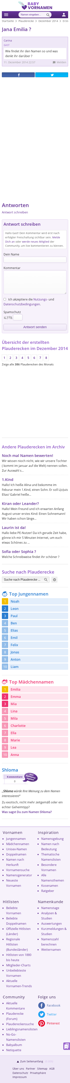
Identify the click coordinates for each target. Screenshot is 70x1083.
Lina (14, 711)
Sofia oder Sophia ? (19, 551)
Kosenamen (49, 886)
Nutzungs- (40, 299)
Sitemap (42, 1068)
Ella (13, 733)
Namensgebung (52, 839)
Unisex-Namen (16, 849)
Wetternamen (51, 950)
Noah (15, 601)
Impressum (20, 1077)
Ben (14, 623)
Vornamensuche (17, 870)
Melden (61, 62)
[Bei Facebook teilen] (18, 75)
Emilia (15, 689)
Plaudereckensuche (20, 1024)
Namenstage (50, 908)
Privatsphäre (38, 1073)
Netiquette (13, 1050)
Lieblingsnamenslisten (22, 1029)
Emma (16, 696)
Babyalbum (14, 1045)
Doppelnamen (16, 854)
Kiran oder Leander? (20, 503)
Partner (30, 1068)
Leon (14, 608)
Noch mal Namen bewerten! (27, 455)
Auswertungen (51, 924)
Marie (15, 740)
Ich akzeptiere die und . (29, 301)
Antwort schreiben (15, 212)
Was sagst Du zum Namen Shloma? (27, 812)
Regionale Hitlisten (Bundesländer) (17, 944)
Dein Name (11, 254)
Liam (14, 666)
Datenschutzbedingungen (22, 304)
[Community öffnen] (66, 14)
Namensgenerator (19, 875)
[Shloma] (20, 785)
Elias (14, 630)
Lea (13, 747)
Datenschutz (20, 1073)
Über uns (18, 1068)
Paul (14, 616)
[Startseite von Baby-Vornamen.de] (35, 9)
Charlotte (18, 725)
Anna (15, 754)
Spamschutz (12, 312)
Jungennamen (16, 839)
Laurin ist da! (14, 527)
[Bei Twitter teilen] (51, 75)
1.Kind (7, 479)
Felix (14, 645)
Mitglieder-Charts (18, 965)
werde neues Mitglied (35, 241)
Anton (15, 659)
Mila (14, 718)
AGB (52, 1068)
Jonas (15, 652)
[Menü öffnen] (6, 14)
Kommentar (12, 268)
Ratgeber (47, 891)
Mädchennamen (17, 844)
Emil (14, 637)
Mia (14, 704)
